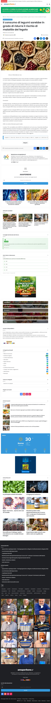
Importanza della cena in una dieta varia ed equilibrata (35, 533)
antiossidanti (33, 588)
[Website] (12, 162)
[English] (21, 679)
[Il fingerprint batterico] (37, 487)
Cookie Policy (31, 698)
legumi (25, 142)
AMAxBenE (29, 700)
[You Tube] (14, 162)
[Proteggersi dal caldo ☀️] (26, 607)
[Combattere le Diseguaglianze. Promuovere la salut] (42, 656)
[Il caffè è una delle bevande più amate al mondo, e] (9, 607)
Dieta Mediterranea (46, 588)
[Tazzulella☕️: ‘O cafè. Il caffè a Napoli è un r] (9, 656)
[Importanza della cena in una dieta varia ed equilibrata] (37, 525)
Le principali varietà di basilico (12, 494)
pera (6, 593)
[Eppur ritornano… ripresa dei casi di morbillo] (14, 503)
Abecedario (6, 359)
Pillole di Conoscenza (11, 16)
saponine (7, 595)
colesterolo (39, 588)
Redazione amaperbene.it (18, 154)
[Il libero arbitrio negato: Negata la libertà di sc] (26, 640)
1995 (5, 261)
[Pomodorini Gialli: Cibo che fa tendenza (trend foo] (26, 656)
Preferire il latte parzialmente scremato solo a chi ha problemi (41, 224)
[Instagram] (16, 162)
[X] (38, 38)
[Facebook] (35, 38)
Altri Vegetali (21, 588)
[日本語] (28, 679)
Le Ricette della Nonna (8, 357)
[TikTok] (17, 162)
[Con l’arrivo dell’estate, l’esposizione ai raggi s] (26, 623)
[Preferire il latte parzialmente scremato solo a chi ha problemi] (41, 218)
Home (5, 16)
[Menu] (1, 4)
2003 (5, 264)
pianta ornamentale (15, 593)
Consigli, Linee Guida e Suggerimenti (11, 369)
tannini (20, 595)
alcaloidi (8, 588)
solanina (11, 595)
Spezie (16, 595)
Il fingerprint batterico (33, 494)
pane (2, 593)
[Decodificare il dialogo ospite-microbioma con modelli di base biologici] (14, 525)
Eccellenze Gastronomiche (9, 367)
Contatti (48, 700)
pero (9, 593)
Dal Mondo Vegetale (8, 355)
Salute (5, 363)
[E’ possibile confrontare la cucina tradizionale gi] (42, 607)
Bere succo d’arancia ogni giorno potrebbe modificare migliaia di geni (27, 410)
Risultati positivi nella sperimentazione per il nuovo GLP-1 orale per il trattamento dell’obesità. (35, 513)
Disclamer (19, 698)
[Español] (29, 679)
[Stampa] (47, 38)
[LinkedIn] (41, 38)
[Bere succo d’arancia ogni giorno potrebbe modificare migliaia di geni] (6, 411)
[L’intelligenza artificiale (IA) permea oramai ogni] (42, 623)
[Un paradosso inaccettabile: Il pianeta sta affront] (9, 640)
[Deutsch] (25, 679)
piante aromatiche (37, 593)
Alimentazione (6, 371)
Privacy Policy (25, 698)
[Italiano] (26, 679)
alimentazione (14, 588)
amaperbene (27, 588)
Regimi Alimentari (7, 361)
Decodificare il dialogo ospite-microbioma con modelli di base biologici (13, 533)
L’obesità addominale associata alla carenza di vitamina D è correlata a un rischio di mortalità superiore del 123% (28, 405)
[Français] (23, 679)
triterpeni (24, 595)
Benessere (6, 373)
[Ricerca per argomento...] (49, 4)
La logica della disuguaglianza (25, 455)
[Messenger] (44, 38)
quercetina (44, 593)
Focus (5, 365)
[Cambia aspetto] (47, 4)
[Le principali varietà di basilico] (14, 487)
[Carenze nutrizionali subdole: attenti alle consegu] (42, 640)
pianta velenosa (29, 593)
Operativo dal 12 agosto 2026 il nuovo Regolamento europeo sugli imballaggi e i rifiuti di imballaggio (25, 224)
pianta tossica (22, 593)
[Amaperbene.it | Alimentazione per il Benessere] (10, 4)
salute (3, 595)
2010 (5, 267)
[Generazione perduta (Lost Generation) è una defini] (9, 623)
